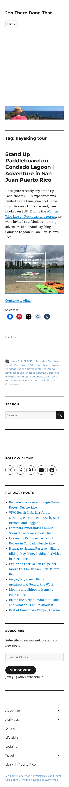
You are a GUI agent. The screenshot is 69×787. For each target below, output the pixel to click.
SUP (47, 376)
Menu (11, 23)
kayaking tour (13, 372)
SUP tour (19, 380)
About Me (12, 710)
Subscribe (20, 670)
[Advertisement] (34, 69)
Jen (12, 361)
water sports (32, 380)
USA (30, 365)
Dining (10, 728)
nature (40, 372)
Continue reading (18, 300)
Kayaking (49, 368)
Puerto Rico (12, 365)
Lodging (11, 746)
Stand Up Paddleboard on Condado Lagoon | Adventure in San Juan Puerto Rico (29, 167)
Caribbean (54, 361)
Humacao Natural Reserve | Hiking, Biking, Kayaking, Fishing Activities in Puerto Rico (35, 554)
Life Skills (12, 737)
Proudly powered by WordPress (39, 780)
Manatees (29, 372)
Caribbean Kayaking (49, 365)
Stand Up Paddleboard (30, 376)
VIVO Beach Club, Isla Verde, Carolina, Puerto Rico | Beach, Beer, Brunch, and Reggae (34, 518)
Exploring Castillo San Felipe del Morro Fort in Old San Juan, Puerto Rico (34, 569)
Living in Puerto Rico (20, 764)
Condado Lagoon (15, 368)
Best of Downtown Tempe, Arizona (34, 610)
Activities (41, 361)
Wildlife (45, 380)
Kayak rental (34, 368)
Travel (23, 365)
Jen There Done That (28, 12)
